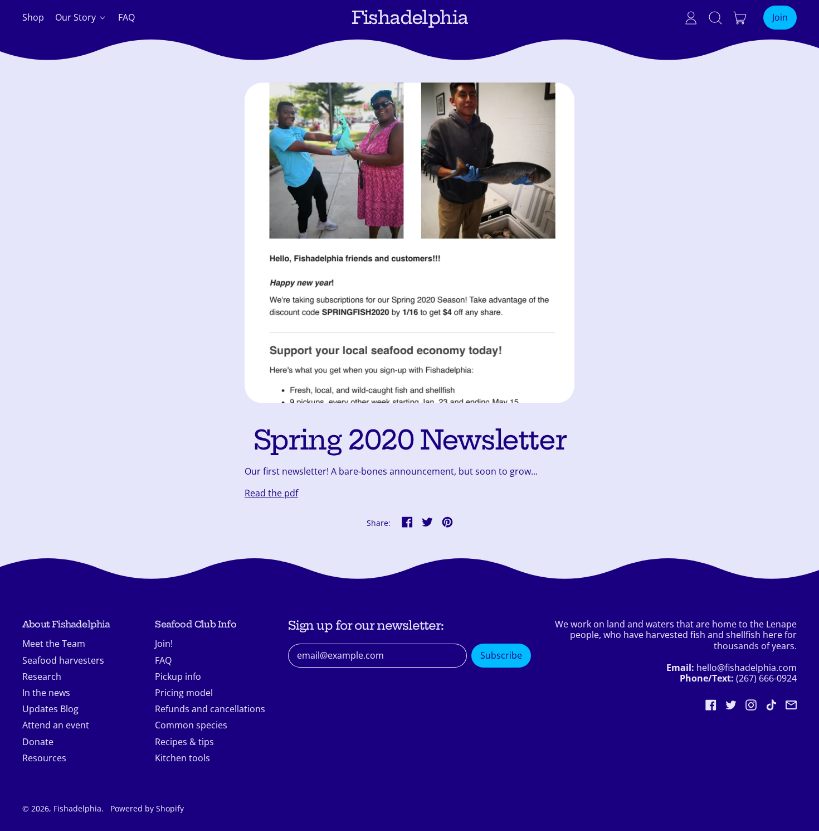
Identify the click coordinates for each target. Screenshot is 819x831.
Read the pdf (271, 493)
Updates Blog (50, 709)
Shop (33, 17)
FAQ (126, 17)
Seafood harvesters (63, 660)
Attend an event (55, 725)
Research (41, 676)
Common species (191, 725)
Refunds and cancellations (210, 709)
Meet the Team (53, 643)
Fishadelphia (410, 17)
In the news (46, 693)
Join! (164, 643)
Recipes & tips (184, 742)
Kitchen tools (182, 758)
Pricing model (184, 693)
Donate (37, 742)
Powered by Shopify (147, 808)
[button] (715, 18)
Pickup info (178, 676)
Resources (44, 758)
